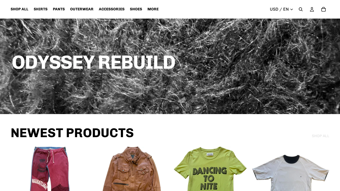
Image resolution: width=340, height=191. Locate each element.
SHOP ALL (320, 136)
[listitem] (153, 9)
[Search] (301, 9)
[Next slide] (160, 185)
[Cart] (323, 9)
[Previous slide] (99, 185)
